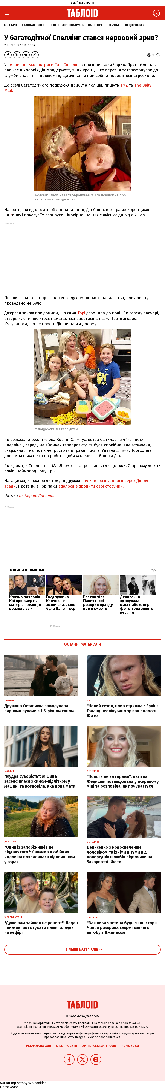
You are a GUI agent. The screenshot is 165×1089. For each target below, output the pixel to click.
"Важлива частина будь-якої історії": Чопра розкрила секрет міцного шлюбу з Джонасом (123, 927)
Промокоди (129, 1046)
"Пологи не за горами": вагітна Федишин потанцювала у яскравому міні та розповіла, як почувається (123, 781)
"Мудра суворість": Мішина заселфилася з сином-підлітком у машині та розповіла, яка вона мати (39, 781)
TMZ (124, 85)
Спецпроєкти (133, 25)
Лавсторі (95, 25)
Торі (81, 312)
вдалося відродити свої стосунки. (91, 486)
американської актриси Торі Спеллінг (43, 64)
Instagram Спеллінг (37, 495)
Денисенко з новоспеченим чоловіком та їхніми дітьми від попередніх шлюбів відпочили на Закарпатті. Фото (119, 854)
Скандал (28, 25)
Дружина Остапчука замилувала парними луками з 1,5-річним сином (39, 708)
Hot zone (112, 25)
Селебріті (11, 25)
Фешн (42, 25)
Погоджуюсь (10, 1087)
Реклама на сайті (39, 1046)
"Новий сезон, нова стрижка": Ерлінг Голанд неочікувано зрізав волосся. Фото (122, 710)
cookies (40, 1083)
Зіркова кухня (73, 25)
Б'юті (55, 25)
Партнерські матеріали (98, 1046)
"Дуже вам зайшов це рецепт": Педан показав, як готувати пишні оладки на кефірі (41, 927)
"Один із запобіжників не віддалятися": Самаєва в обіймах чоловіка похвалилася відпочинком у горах (39, 854)
